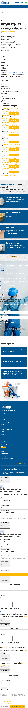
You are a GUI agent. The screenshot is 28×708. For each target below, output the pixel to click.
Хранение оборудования (6, 444)
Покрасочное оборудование (6, 429)
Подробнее (5, 113)
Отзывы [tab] (21, 72)
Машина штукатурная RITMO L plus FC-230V (11, 147)
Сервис (2, 436)
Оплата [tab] (9, 72)
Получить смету (14, 256)
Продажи (2, 434)
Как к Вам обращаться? (5, 310)
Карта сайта (3, 461)
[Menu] (3, 6)
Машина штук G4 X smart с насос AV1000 (10, 158)
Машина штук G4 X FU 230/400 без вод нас (11, 164)
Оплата (2, 451)
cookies (11, 663)
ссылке (24, 329)
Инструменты (3, 427)
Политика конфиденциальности (7, 458)
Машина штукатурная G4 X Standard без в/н (11, 133)
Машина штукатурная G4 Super (8, 169)
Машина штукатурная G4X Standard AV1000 (11, 125)
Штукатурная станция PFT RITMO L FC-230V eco (12, 140)
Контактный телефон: (4, 315)
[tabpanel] (14, 89)
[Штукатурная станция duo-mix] (14, 31)
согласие (5, 326)
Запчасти (3, 424)
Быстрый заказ (5, 54)
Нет (3, 308)
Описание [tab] (4, 72)
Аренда (2, 439)
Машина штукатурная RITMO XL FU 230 (10, 111)
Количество (2, 597)
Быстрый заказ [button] (14, 113)
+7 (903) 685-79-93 (19, 2)
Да (2, 307)
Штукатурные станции (5, 422)
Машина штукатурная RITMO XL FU (9, 118)
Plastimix (4, 153)
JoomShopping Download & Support (8, 175)
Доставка (3, 448)
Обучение (3, 441)
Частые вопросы (4, 456)
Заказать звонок (22, 463)
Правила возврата (4, 453)
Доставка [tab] (15, 72)
